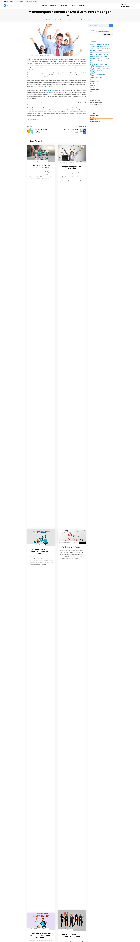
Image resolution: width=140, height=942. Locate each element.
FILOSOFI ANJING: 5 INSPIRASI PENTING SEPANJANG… (101, 76)
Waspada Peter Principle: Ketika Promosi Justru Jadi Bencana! (41, 569)
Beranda (44, 5)
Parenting (92, 113)
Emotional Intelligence (59, 20)
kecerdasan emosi (50, 90)
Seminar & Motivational (96, 96)
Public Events (93, 94)
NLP (91, 111)
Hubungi (81, 5)
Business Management (65, 560)
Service (92, 117)
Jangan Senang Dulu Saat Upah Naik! (71, 168)
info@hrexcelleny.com (8, 1)
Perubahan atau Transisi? (71, 565)
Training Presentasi (95, 121)
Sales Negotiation (94, 115)
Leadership (93, 107)
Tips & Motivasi (105, 58)
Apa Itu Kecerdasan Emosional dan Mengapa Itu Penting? (41, 166)
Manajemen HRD (63, 162)
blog (50, 20)
